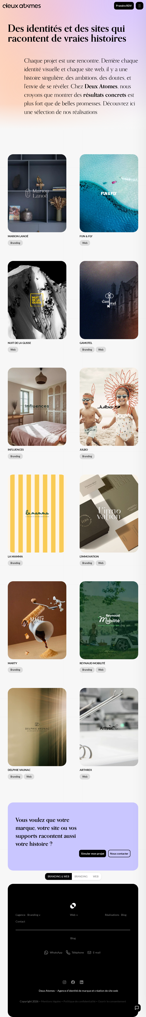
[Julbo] (109, 407)
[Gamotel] (109, 300)
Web (95, 876)
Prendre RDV (124, 5)
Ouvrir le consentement (112, 1001)
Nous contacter (119, 853)
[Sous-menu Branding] (39, 915)
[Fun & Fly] (109, 193)
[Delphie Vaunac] (37, 727)
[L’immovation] (109, 514)
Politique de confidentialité (79, 1001)
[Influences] (37, 407)
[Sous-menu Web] (77, 915)
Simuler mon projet (92, 853)
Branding (81, 876)
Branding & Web (58, 876)
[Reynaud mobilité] (109, 620)
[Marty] (37, 620)
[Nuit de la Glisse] (37, 300)
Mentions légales (51, 1001)
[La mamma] (37, 514)
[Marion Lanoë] (37, 193)
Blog (73, 938)
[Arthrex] (109, 727)
